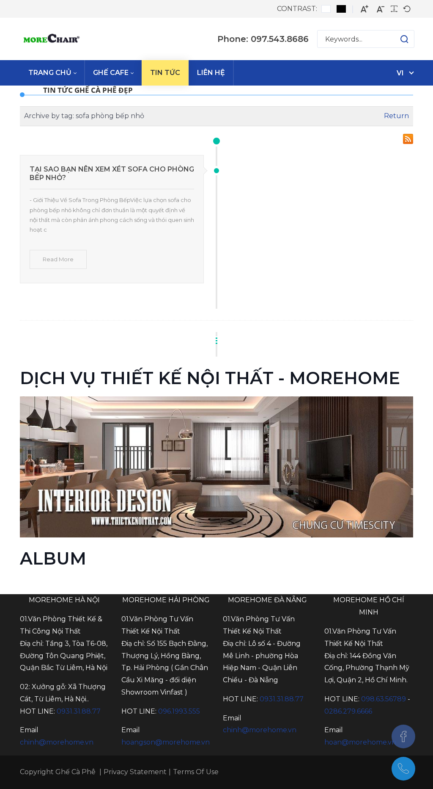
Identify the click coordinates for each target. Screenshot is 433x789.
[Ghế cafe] (51, 39)
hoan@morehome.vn (360, 742)
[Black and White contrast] (341, 9)
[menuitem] (52, 73)
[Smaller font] (380, 9)
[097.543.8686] (403, 769)
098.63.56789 (383, 699)
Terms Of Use (196, 772)
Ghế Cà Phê (75, 772)
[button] (396, 39)
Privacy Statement (135, 772)
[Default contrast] (326, 9)
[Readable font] (394, 9)
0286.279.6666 (348, 711)
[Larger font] (364, 9)
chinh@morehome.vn (56, 742)
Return (396, 116)
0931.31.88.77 (79, 711)
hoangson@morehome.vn (165, 742)
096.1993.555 (179, 711)
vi (400, 73)
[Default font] (406, 9)
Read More (58, 259)
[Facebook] (403, 736)
